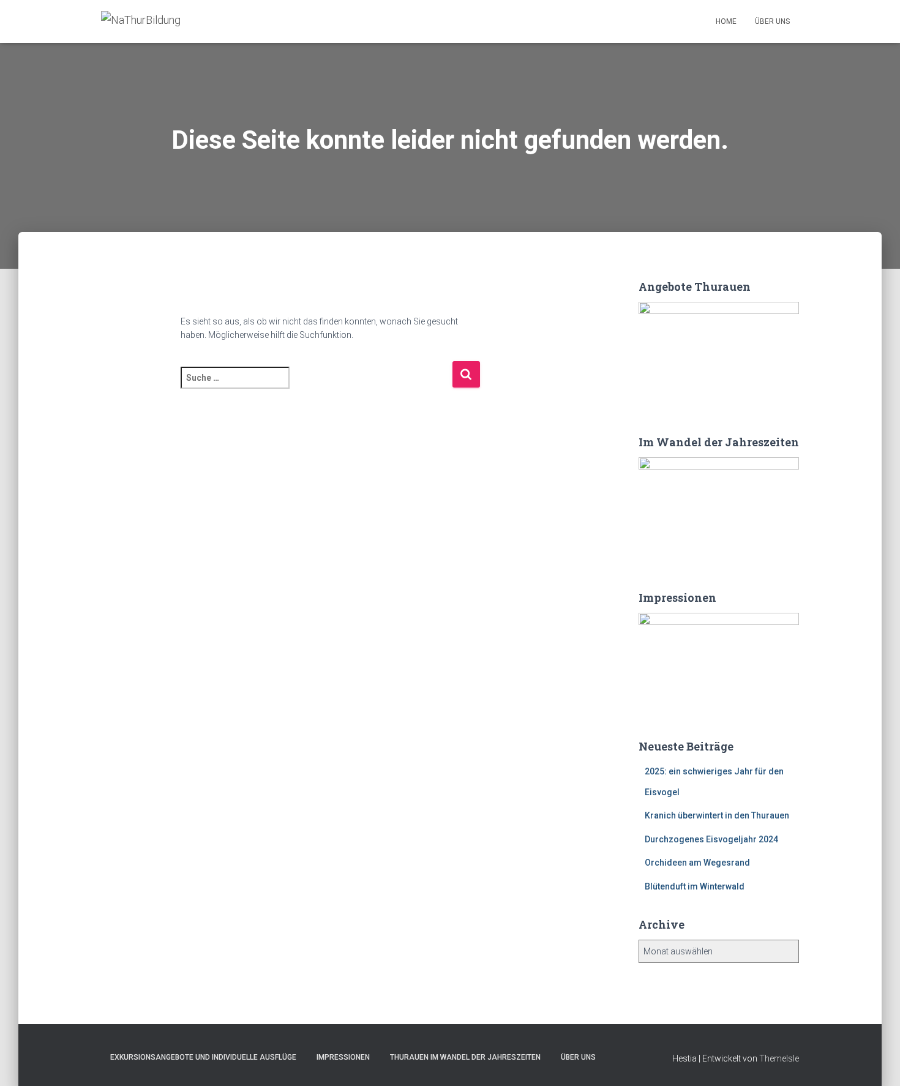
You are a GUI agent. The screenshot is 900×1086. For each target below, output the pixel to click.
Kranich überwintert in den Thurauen (717, 815)
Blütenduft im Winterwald (694, 886)
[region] (719, 355)
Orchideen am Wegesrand (697, 862)
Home (726, 21)
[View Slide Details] (719, 355)
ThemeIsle (779, 1058)
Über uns (772, 21)
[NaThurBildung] (141, 21)
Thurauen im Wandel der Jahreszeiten (465, 1057)
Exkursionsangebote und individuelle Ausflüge (203, 1057)
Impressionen (343, 1057)
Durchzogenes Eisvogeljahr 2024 (711, 839)
